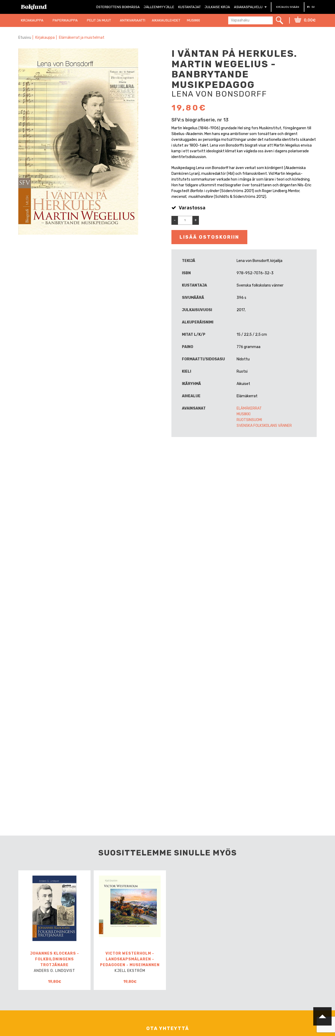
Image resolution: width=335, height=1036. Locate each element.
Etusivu (24, 37)
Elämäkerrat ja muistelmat (81, 37)
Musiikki (243, 414)
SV (313, 7)
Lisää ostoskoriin (209, 237)
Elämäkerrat (249, 408)
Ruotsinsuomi (249, 420)
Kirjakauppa (45, 37)
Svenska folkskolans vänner (264, 425)
